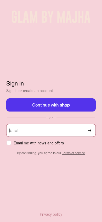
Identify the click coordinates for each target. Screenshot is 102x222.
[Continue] (89, 130)
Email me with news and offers (39, 142)
